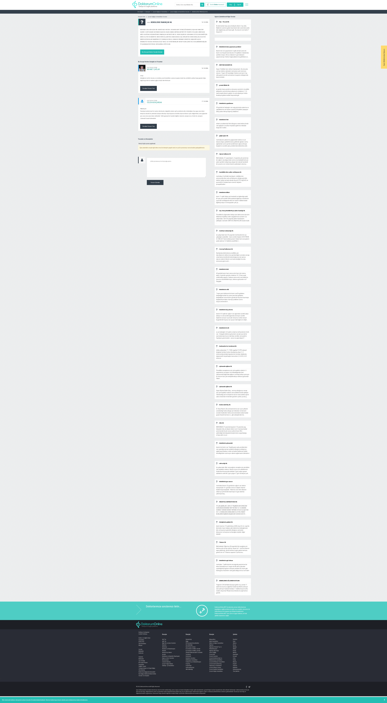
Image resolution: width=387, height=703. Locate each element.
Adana (234, 648)
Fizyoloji (188, 663)
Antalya (235, 647)
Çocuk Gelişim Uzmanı (215, 667)
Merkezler (141, 659)
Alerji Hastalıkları (213, 641)
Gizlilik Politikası (143, 634)
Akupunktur (212, 639)
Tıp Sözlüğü (142, 660)
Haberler (141, 657)
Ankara (234, 643)
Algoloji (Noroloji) (214, 650)
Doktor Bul (141, 641)
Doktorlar (141, 653)
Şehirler (235, 634)
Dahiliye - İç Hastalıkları (168, 665)
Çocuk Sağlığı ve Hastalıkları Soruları (157, 16)
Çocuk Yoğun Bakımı (167, 663)
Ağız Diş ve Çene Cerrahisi (169, 643)
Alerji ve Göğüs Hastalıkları (216, 643)
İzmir (234, 641)
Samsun (235, 665)
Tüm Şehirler (236, 671)
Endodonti (188, 656)
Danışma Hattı (141, 16)
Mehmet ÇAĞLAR (153, 69)
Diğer (187, 641)
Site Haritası (142, 670)
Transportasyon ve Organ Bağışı (147, 668)
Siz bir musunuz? (217, 4)
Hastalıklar (141, 640)
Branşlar (164, 634)
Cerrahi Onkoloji (166, 662)
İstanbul (235, 639)
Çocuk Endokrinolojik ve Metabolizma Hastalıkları (215, 659)
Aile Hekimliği (189, 669)
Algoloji (211, 645)
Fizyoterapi (188, 665)
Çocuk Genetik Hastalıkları (216, 669)
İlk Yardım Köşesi (143, 662)
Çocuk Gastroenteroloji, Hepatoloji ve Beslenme (215, 664)
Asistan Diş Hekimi (167, 652)
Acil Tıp (164, 639)
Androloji (164, 647)
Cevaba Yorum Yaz (148, 88)
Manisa (235, 662)
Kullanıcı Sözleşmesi (144, 632)
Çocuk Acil (212, 654)
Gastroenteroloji (190, 667)
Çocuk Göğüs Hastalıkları (216, 671)
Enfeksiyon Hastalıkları (191, 660)
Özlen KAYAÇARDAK (154, 102)
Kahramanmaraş (237, 669)
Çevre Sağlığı (212, 652)
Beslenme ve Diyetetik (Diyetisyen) (171, 656)
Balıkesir (235, 667)
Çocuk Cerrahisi (213, 656)
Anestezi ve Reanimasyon (168, 648)
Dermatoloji (189, 639)
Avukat (164, 654)
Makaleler (141, 651)
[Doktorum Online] (147, 3)
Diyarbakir (235, 654)
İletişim (140, 645)
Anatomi (164, 645)
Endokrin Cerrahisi (190, 658)
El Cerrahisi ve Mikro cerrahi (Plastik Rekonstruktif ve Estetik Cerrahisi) (194, 652)
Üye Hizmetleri (142, 643)
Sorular (140, 649)
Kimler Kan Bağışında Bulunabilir (147, 672)
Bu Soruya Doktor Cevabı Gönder (152, 52)
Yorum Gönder (155, 182)
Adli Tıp (164, 641)
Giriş (230, 4)
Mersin (234, 652)
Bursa (234, 645)
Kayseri (235, 663)
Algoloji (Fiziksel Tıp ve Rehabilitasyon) (215, 648)
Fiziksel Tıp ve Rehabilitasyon (193, 662)
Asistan (164, 650)
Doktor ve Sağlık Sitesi (144, 638)
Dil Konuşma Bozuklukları (192, 643)
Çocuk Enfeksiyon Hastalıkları (217, 662)
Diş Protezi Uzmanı (191, 647)
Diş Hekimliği (189, 645)
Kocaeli (235, 656)
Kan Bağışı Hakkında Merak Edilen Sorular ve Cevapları (147, 674)
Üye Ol (239, 4)
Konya (234, 650)
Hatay (234, 660)
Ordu (234, 658)
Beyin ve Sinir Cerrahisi (168, 658)
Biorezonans (165, 660)
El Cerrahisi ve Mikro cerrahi (193, 648)
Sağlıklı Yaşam (142, 666)
